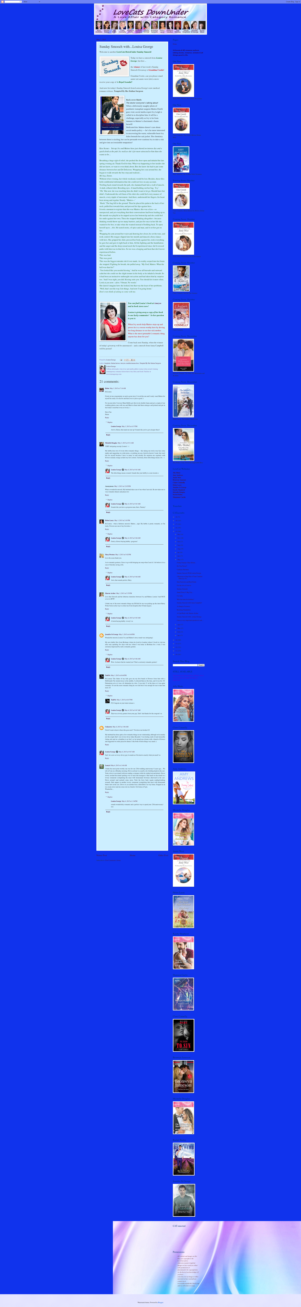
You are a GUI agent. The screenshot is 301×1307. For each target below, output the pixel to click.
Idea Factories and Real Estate (186, 582)
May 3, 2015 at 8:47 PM (124, 700)
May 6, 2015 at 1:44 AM (119, 765)
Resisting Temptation (184, 610)
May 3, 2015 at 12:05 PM (122, 486)
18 (176, 520)
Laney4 (107, 765)
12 (176, 647)
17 (176, 524)
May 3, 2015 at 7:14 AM (118, 388)
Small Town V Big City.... (185, 592)
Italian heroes (115, 363)
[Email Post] (121, 360)
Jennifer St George (111, 634)
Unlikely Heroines (183, 569)
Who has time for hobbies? (185, 599)
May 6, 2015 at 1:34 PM (129, 801)
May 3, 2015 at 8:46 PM (119, 675)
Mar (178, 628)
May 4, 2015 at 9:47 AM (132, 710)
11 (176, 651)
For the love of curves (184, 585)
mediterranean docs (132, 363)
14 (176, 640)
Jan (178, 635)
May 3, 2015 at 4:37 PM (129, 426)
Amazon (157, 303)
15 (176, 531)
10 (176, 654)
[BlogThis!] (127, 360)
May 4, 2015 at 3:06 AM (120, 727)
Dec (178, 534)
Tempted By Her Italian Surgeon (150, 363)
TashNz (107, 675)
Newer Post (101, 855)
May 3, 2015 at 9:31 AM (126, 443)
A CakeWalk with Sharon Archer (187, 613)
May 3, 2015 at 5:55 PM (124, 593)
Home (132, 855)
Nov (179, 538)
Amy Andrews (178, 475)
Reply (107, 417)
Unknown (108, 727)
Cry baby (180, 596)
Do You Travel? (182, 566)
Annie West (177, 477)
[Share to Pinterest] (134, 360)
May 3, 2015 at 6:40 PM (127, 634)
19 (176, 517)
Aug (179, 549)
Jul (178, 552)
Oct (178, 541)
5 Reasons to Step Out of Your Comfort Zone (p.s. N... (189, 577)
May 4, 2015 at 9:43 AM (132, 469)
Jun (178, 556)
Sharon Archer (110, 593)
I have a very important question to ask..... (190, 620)
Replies (110, 422)
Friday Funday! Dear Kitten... (186, 562)
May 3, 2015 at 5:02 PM (123, 554)
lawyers (123, 363)
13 (176, 643)
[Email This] (125, 360)
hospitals (107, 363)
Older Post (163, 855)
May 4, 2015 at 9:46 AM (132, 659)
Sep (178, 545)
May (179, 559)
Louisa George (116, 426)
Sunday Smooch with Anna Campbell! (189, 603)
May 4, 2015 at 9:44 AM (132, 538)
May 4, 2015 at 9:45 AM (132, 618)
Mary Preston (110, 554)
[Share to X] (130, 360)
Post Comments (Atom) (113, 860)
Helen (107, 388)
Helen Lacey (109, 520)
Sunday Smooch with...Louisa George (189, 617)
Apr (178, 624)
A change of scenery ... (184, 606)
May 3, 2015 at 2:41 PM (122, 520)
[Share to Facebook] (132, 360)
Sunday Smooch (182, 589)
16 (176, 528)
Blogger (160, 1302)
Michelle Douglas (111, 443)
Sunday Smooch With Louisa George (189, 573)
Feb (178, 632)
